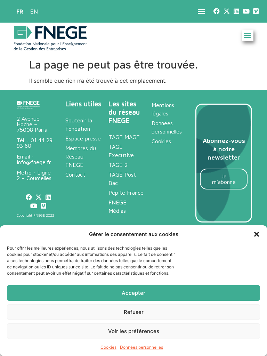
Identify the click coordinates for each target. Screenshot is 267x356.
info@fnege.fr (34, 162)
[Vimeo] (256, 11)
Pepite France (126, 192)
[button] (256, 234)
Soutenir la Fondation (78, 124)
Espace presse (83, 138)
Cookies (108, 347)
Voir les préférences (133, 331)
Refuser (134, 312)
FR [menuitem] (19, 11)
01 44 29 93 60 (34, 143)
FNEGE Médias (117, 206)
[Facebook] (216, 11)
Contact (75, 174)
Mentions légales (163, 109)
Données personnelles (141, 347)
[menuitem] (20, 11)
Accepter (133, 293)
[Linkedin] (236, 11)
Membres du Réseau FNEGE (80, 156)
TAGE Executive (121, 151)
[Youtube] (246, 11)
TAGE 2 (118, 165)
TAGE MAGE (124, 137)
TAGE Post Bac (122, 178)
